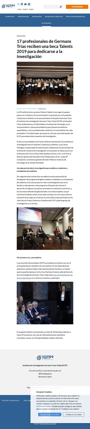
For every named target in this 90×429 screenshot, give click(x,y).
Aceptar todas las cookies (50, 414)
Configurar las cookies (74, 414)
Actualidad (46, 23)
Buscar (60, 7)
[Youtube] (25, 4)
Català (19, 9)
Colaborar (77, 7)
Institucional (42, 109)
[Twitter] (18, 4)
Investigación (23, 16)
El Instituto (9, 16)
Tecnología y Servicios (54, 16)
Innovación (36, 16)
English (31, 9)
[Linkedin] (22, 4)
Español (25, 9)
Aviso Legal (28, 400)
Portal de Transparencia (10, 400)
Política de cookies (43, 406)
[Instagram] (29, 4)
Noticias (21, 36)
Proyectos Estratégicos (75, 16)
